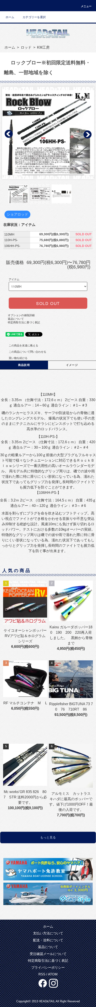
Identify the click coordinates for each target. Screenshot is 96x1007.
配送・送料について (48, 940)
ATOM (53, 974)
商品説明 (24, 365)
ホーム (10, 17)
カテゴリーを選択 (34, 17)
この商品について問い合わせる (27, 351)
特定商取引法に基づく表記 (24, 322)
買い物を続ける (18, 358)
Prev (9, 134)
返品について (16, 318)
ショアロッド (17, 214)
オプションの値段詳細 (21, 315)
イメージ (72, 365)
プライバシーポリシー (48, 967)
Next (87, 134)
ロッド (25, 47)
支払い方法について (48, 933)
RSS (41, 974)
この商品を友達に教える (23, 345)
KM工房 (43, 47)
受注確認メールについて (48, 954)
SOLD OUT (48, 303)
